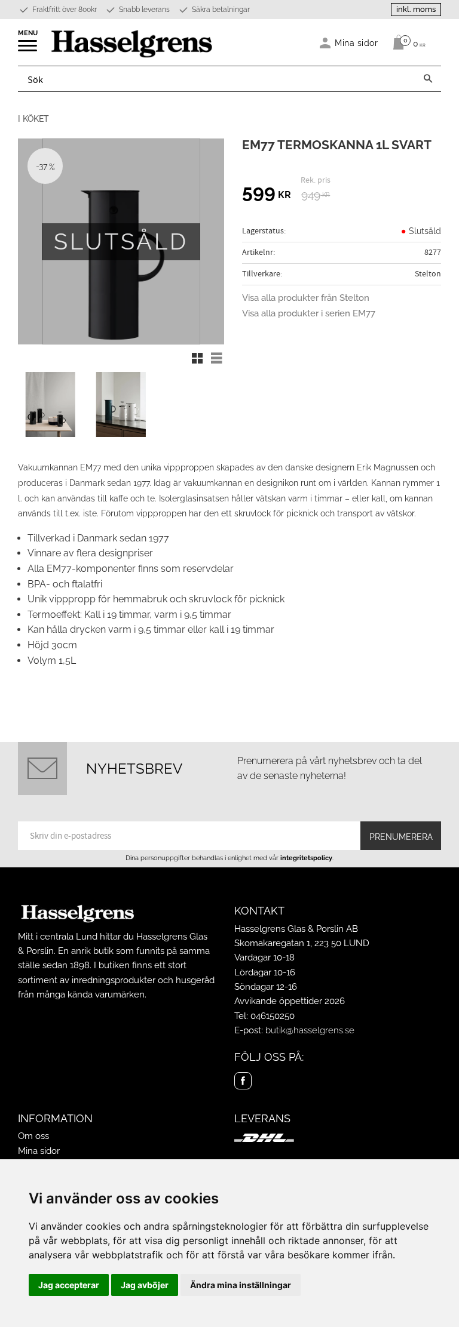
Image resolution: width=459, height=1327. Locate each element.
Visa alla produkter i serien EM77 (308, 313)
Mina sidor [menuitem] (356, 43)
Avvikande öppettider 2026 (289, 1001)
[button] (28, 49)
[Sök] (427, 78)
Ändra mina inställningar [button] (240, 1285)
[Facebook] (243, 1080)
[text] (266, 193)
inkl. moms (416, 9)
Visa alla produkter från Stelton (305, 298)
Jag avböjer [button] (145, 1285)
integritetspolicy (306, 858)
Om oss (33, 1136)
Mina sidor (39, 1151)
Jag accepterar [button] (68, 1285)
